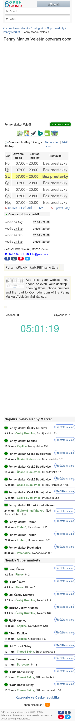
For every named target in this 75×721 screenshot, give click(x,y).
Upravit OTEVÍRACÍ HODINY (25, 208)
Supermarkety (55, 28)
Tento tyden (52, 142)
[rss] (47, 705)
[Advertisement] (37, 81)
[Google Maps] (26, 133)
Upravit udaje (62, 208)
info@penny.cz (39, 254)
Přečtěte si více (64, 427)
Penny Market (11, 32)
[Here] (33, 133)
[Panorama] (55, 133)
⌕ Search (53, 4)
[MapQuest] (47, 133)
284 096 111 (16, 254)
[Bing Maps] (40, 133)
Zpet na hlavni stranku (16, 28)
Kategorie (38, 28)
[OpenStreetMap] (19, 133)
